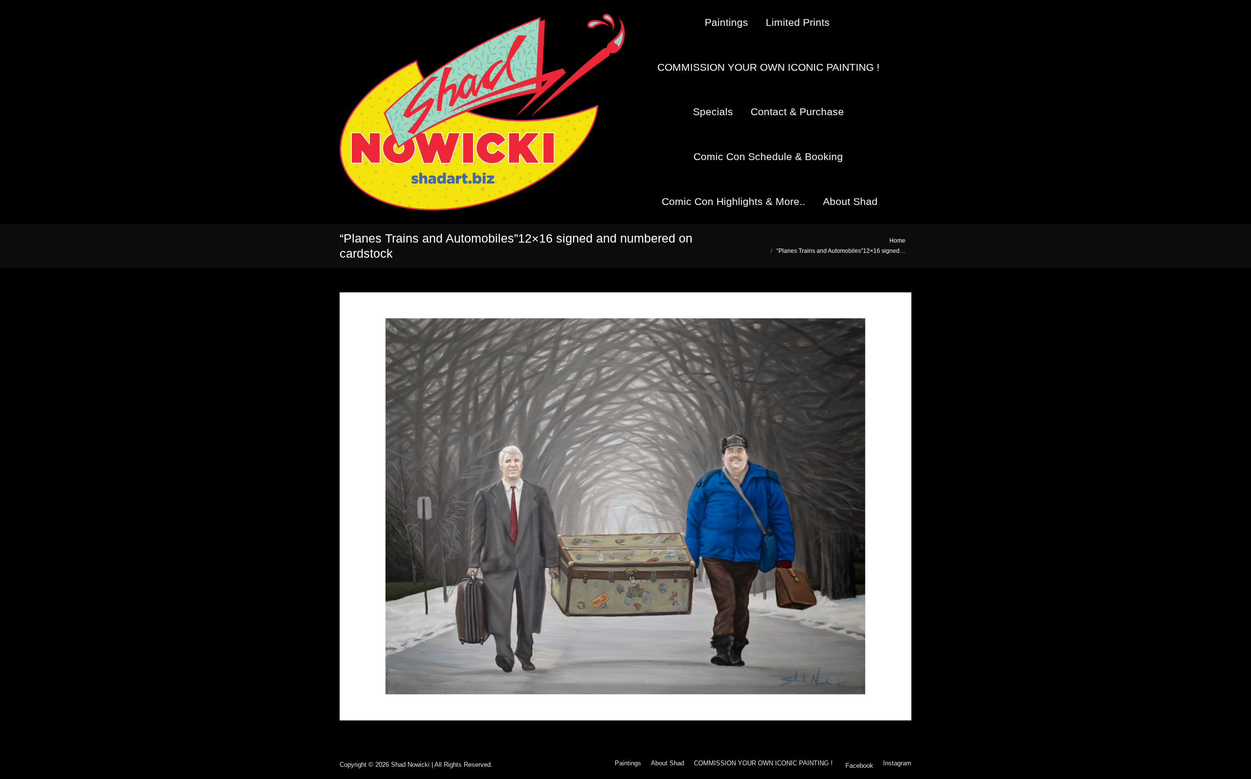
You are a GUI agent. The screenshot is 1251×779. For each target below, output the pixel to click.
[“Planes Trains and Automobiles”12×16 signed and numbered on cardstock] (625, 506)
